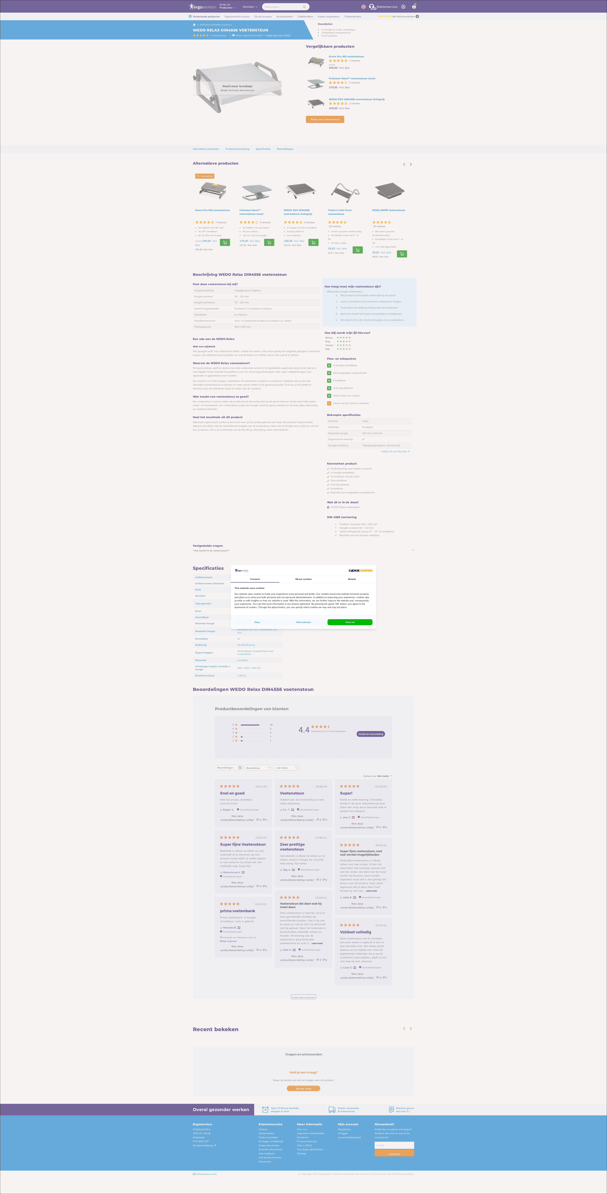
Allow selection (303, 622)
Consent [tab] (255, 579)
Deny (257, 622)
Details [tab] (352, 579)
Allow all (350, 622)
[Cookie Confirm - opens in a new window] (360, 570)
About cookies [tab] (303, 579)
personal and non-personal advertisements (289, 597)
